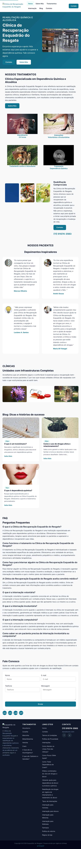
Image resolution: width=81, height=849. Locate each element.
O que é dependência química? (18, 490)
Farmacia (45, 828)
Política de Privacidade (50, 739)
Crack (24, 746)
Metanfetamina (27, 739)
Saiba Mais (8, 456)
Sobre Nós (40, 4)
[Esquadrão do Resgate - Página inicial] (14, 6)
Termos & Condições (49, 735)
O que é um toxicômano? (15, 444)
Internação (32, 8)
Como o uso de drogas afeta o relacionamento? (56, 445)
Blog (41, 8)
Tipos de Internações (49, 801)
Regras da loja (47, 835)
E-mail (43, 675)
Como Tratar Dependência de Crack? (48, 764)
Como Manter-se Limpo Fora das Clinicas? (48, 749)
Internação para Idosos (50, 811)
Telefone (8, 686)
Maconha (25, 735)
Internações (46, 742)
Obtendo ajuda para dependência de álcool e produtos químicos (50, 783)
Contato (49, 8)
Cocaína (25, 732)
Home (30, 4)
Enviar (40, 704)
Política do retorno (48, 831)
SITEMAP (40, 846)
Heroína (25, 742)
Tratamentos (52, 4)
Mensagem (45, 686)
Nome (7, 675)
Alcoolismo (26, 728)
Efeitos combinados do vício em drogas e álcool (49, 773)
